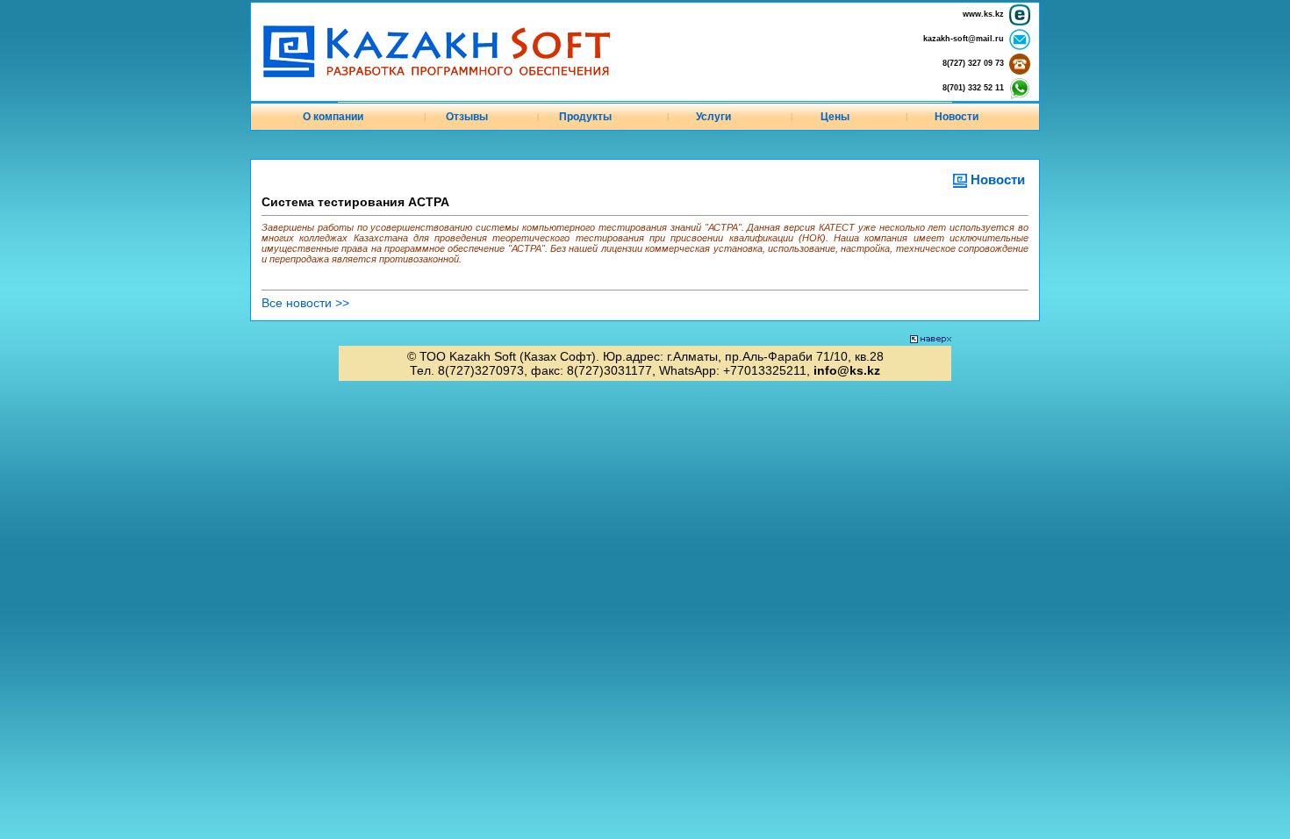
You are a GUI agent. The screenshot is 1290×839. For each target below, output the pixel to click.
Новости (956, 117)
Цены (835, 117)
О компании (333, 117)
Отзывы (467, 117)
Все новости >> (305, 303)
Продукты (585, 117)
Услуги (713, 117)
